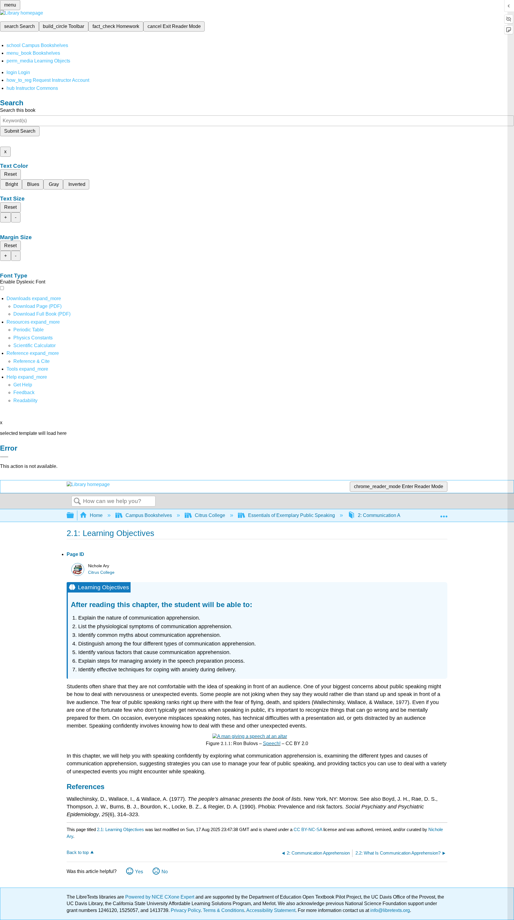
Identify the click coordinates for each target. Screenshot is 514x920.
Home (96, 515)
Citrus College (210, 515)
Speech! (271, 743)
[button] (24, 392)
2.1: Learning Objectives (120, 829)
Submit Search (19, 131)
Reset (10, 174)
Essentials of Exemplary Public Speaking (291, 515)
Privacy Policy (185, 910)
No (165, 871)
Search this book (17, 110)
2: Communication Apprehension (392, 515)
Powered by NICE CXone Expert (160, 896)
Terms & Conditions (223, 910)
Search (77, 501)
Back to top (78, 852)
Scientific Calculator (34, 345)
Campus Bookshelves (148, 515)
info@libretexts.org (389, 910)
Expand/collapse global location (443, 513)
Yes (139, 871)
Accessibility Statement (270, 910)
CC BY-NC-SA (308, 829)
